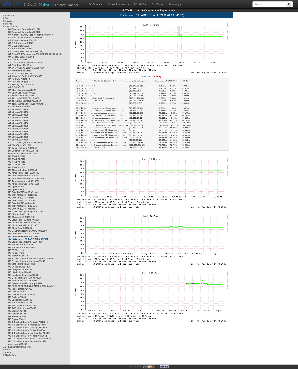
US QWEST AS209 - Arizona (22, 294)
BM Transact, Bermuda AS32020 (24, 29)
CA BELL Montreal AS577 (20, 43)
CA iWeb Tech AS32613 (19, 145)
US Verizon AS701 (17, 310)
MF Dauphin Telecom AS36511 (23, 150)
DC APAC (139, 4)
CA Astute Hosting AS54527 (22, 40)
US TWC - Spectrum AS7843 (22, 308)
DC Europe (94, 4)
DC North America (117, 4)
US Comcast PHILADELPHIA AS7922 (30, 239)
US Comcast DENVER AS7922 (23, 236)
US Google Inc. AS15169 (20, 269)
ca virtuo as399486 (17, 344)
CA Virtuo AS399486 (18, 109)
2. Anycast (8, 20)
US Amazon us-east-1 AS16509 (23, 172)
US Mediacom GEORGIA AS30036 (25, 277)
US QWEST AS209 (17, 291)
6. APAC (7, 349)
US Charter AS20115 (18, 214)
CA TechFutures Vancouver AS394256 (27, 103)
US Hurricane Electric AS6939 (23, 274)
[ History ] (157, 76)
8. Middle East (9, 355)
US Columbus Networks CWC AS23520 (27, 230)
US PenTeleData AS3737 (20, 288)
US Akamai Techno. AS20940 (22, 170)
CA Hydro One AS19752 (20, 73)
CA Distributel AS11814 (20, 65)
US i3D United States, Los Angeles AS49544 (30, 332)
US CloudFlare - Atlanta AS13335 (24, 219)
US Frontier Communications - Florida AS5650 (30, 258)
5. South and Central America (17, 346)
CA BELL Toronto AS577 (20, 48)
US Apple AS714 (16, 186)
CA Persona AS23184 (19, 81)
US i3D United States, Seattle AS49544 (27, 341)
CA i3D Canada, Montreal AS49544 (25, 142)
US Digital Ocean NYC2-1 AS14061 (25, 241)
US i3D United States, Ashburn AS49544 (28, 321)
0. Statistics (8, 15)
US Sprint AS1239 (17, 297)
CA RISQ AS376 (16, 87)
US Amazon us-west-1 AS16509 (23, 181)
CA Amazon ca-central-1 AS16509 (25, 37)
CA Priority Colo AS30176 (21, 84)
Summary (174, 4)
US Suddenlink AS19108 (20, 299)
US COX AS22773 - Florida (21, 197)
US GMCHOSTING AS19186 (21, 263)
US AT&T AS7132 (16, 167)
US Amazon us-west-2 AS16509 (23, 183)
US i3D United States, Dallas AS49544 (27, 330)
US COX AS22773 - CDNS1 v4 (23, 192)
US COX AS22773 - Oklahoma (22, 205)
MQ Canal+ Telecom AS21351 (22, 153)
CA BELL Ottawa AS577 (20, 45)
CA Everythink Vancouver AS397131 (26, 67)
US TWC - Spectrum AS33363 (22, 305)
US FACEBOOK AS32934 (20, 244)
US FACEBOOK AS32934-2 (21, 247)
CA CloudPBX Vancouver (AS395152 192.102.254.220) (35, 54)
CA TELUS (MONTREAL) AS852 (23, 98)
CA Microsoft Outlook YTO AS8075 (25, 76)
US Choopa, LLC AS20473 (21, 217)
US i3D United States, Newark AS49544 (27, 335)
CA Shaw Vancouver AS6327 (22, 92)
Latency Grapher (58, 4)
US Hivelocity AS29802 (19, 272)
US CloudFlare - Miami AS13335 (23, 225)
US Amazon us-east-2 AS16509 (23, 175)
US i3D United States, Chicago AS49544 (27, 327)
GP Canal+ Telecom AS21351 (22, 147)
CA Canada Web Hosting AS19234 (25, 51)
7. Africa (7, 352)
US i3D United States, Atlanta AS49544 (27, 324)
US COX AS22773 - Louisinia (22, 200)
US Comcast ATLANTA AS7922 (23, 233)
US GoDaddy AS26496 (19, 266)
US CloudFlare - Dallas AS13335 (24, 222)
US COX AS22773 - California (22, 194)
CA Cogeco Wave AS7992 (21, 56)
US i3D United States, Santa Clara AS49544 (29, 338)
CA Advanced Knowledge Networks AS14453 (30, 34)
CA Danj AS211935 (17, 59)
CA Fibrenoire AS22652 (19, 70)
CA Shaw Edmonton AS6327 (22, 89)
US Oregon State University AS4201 (26, 283)
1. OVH (6, 18)
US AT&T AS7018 (16, 156)
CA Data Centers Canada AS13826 (25, 62)
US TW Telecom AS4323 (20, 302)
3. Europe (7, 23)
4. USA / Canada (11, 26)
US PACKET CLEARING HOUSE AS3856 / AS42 (31, 286)
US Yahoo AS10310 (17, 316)
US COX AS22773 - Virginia (21, 208)
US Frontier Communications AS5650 (26, 261)
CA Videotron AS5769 (19, 106)
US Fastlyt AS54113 (18, 255)
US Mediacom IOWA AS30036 (22, 280)
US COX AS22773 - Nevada (21, 203)
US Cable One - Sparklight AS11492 (25, 211)
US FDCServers (16, 250)
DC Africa (156, 4)
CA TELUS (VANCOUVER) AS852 (24, 101)
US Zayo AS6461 (16, 319)
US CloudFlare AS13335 (20, 228)
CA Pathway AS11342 (19, 78)
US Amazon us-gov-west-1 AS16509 (26, 178)
